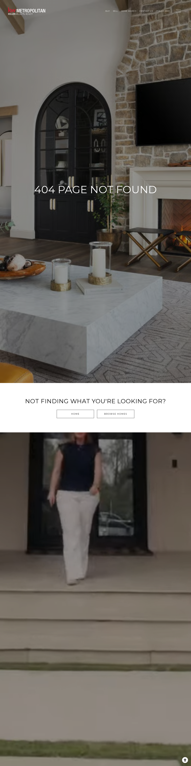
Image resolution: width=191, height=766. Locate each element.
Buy (107, 11)
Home (75, 414)
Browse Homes (115, 414)
